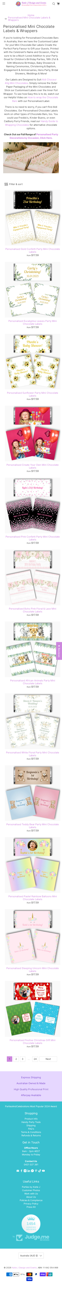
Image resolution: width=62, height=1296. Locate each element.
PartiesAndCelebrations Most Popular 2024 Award (31, 1106)
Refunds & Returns (31, 1135)
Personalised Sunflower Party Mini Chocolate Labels (32, 394)
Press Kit (31, 1207)
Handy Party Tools (31, 1122)
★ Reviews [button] (59, 651)
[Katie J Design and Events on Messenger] (32, 1171)
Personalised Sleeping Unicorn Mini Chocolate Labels (32, 970)
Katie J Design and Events (24, 1267)
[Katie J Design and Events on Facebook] (21, 1171)
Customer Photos (31, 1190)
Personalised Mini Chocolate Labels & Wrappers (29, 18)
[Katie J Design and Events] (31, 3)
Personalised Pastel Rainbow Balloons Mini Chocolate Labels (32, 898)
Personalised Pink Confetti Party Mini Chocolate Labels (33, 538)
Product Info (31, 1118)
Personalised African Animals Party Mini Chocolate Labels (32, 682)
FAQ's (31, 1128)
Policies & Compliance (31, 1200)
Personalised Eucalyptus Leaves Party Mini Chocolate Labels (32, 322)
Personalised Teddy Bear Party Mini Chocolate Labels (32, 826)
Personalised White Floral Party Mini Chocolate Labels (32, 754)
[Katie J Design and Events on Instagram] (25, 1171)
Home (31, 15)
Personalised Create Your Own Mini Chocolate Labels (33, 466)
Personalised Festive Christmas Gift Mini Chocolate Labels (32, 1042)
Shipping (31, 1125)
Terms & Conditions (31, 1132)
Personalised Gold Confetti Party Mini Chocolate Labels (32, 250)
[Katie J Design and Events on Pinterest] (36, 1171)
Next (48, 1058)
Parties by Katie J (31, 1187)
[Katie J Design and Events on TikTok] (39, 1171)
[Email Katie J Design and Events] (17, 1171)
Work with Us (31, 1193)
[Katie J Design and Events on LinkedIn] (28, 1171)
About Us (31, 1197)
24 (35, 1058)
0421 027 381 (31, 1164)
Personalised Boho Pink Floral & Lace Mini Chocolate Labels (32, 610)
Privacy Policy (31, 1203)
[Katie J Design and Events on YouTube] (43, 1171)
